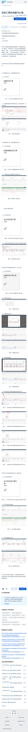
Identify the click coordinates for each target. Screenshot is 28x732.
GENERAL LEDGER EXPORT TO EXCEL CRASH (13, 639)
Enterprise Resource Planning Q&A (11, 636)
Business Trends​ (15, 615)
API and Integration (5, 612)
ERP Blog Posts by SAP (7, 5)
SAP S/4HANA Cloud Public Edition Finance (10, 33)
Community (9, 2)
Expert (24, 624)
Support (21, 725)
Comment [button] (22, 588)
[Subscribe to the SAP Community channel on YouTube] (15, 713)
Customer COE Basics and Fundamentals (16, 617)
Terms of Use (21, 717)
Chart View (4, 617)
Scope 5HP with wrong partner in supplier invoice (13, 643)
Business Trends (5, 615)
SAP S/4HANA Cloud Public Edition (8, 36)
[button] (3, 27)
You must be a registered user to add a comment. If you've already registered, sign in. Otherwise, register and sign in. (13, 599)
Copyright (7, 721)
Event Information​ (15, 624)
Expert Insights (5, 40)
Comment (6, 603)
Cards (23, 615)
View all (3, 705)
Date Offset (4, 619)
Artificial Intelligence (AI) (16, 612)
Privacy (7, 717)
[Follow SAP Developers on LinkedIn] (17, 713)
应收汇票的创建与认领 (12, 12)
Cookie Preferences (7, 728)
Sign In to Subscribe (20, 18)
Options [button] (14, 21)
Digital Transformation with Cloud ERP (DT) (10, 622)
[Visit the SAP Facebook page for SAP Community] (10, 713)
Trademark (7, 725)
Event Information (5, 624)
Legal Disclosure (21, 721)
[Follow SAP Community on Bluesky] (12, 713)
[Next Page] (15, 626)
